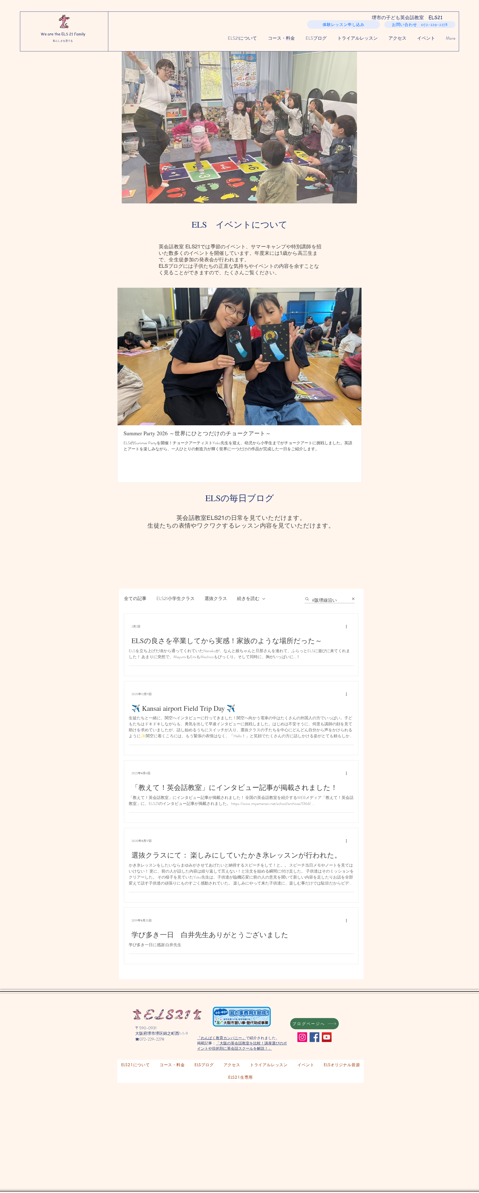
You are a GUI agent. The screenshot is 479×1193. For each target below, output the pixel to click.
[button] (239, 127)
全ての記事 (135, 599)
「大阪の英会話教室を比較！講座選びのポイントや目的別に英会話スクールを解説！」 (242, 1046)
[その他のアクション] (348, 626)
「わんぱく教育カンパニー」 (221, 1037)
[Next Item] (353, 356)
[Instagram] (302, 1037)
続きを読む (248, 599)
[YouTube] (327, 1037)
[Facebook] (314, 1037)
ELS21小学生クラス (175, 599)
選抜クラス (216, 599)
